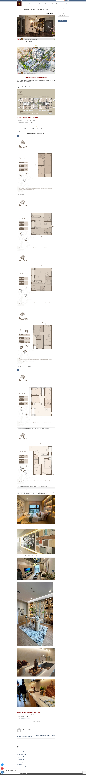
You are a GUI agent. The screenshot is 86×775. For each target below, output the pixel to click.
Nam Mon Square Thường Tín (22, 766)
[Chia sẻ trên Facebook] (32, 721)
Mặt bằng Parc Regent (21, 756)
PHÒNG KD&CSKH (61, 3)
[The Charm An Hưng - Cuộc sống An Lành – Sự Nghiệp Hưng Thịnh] (21, 3)
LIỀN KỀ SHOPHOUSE (48, 3)
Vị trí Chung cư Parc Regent (22, 754)
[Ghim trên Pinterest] (38, 721)
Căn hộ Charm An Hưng (21, 492)
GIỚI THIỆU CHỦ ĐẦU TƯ (34, 3)
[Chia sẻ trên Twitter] (34, 721)
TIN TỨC (66, 3)
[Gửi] (64, 0)
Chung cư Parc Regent (21, 751)
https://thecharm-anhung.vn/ (25, 718)
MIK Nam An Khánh (20, 759)
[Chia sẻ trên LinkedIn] (39, 721)
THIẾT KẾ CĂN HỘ (40, 3)
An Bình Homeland (20, 757)
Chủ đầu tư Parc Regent (21, 752)
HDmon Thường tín (20, 764)
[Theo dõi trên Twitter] (67, 0)
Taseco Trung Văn (20, 762)
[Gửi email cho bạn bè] (36, 721)
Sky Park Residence (20, 761)
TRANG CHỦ (28, 3)
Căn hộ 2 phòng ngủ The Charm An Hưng (25, 736)
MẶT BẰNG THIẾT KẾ (55, 3)
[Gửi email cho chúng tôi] (68, 0)
